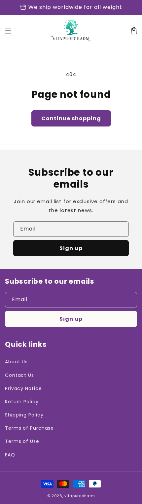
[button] (8, 30)
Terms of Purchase (29, 428)
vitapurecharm (79, 495)
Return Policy (22, 401)
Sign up (71, 248)
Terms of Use (22, 441)
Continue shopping (71, 118)
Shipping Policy (24, 415)
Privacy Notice (23, 388)
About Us (16, 361)
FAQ (10, 454)
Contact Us (19, 375)
